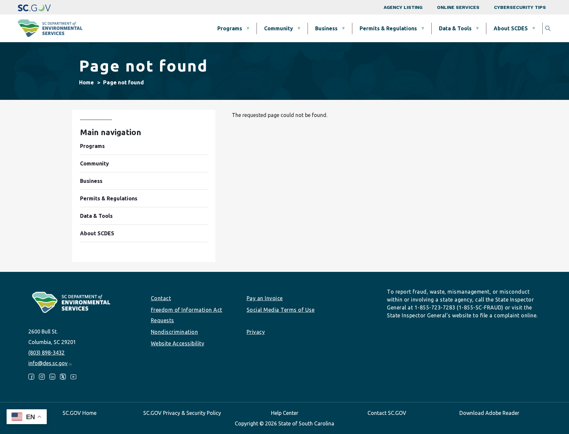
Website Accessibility (177, 343)
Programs (229, 28)
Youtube (73, 377)
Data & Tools (455, 28)
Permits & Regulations (388, 28)
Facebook (31, 377)
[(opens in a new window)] (34, 7)
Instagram (42, 377)
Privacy (256, 332)
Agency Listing (403, 7)
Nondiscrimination (174, 332)
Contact (161, 298)
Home (86, 82)
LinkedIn (52, 377)
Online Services (458, 7)
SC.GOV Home (79, 413)
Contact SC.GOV (386, 413)
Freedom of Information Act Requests (186, 315)
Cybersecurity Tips (520, 7)
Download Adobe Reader (489, 413)
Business (326, 28)
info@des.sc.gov (48, 363)
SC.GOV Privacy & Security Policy (182, 413)
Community (278, 28)
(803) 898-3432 (46, 353)
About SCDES (511, 28)
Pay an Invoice (265, 298)
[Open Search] (548, 28)
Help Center (284, 413)
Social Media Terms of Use (281, 310)
